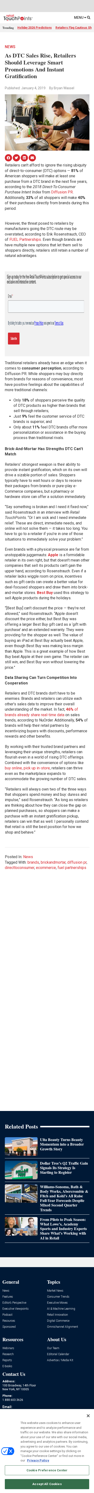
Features (7, 1296)
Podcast (7, 1314)
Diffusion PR (62, 192)
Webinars (8, 1348)
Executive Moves (57, 1302)
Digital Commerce (58, 1320)
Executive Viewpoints (15, 1308)
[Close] (88, 1415)
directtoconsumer (19, 867)
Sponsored (9, 1326)
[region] (47, 1451)
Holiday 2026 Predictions (34, 27)
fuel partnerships (72, 867)
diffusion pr (77, 862)
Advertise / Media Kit (60, 1360)
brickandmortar (53, 862)
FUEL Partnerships (25, 239)
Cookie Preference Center (47, 1470)
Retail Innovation (57, 1314)
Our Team (53, 1348)
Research (8, 1354)
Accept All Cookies (46, 1484)
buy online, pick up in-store (27, 768)
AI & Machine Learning (61, 1308)
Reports (7, 1360)
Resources (8, 1320)
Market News (55, 1290)
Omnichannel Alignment (62, 1326)
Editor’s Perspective (14, 1302)
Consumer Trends (58, 1296)
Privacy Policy (38, 1460)
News (10, 47)
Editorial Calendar (58, 1354)
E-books (7, 1366)
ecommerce (46, 867)
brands (33, 862)
